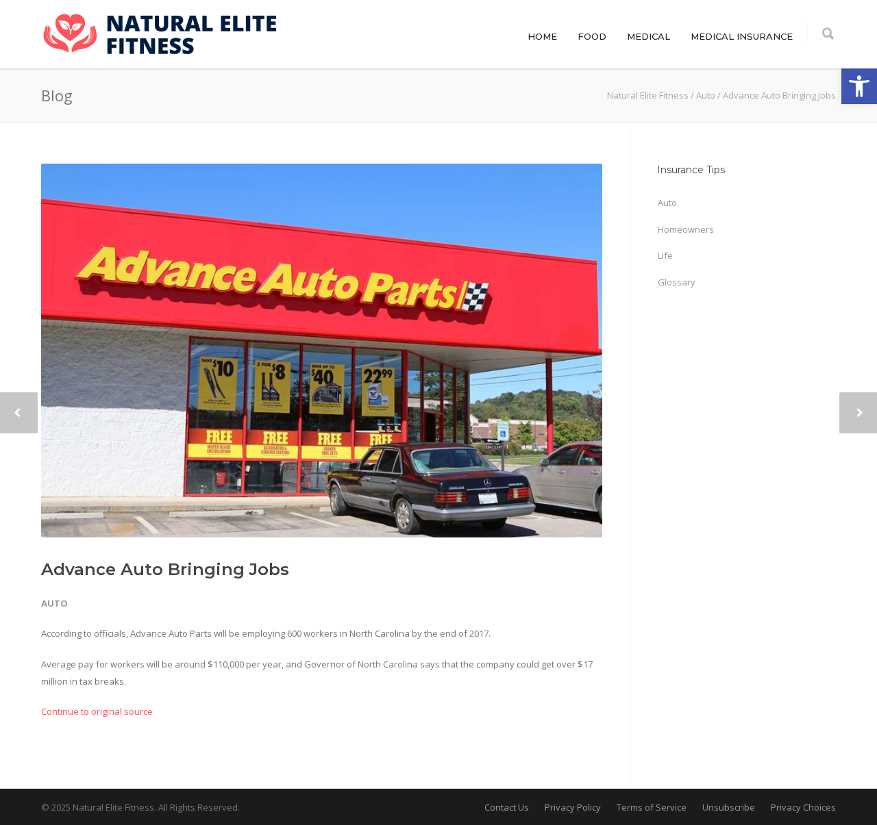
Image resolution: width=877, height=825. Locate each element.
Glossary (676, 282)
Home (542, 36)
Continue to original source (97, 711)
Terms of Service (652, 807)
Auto (54, 603)
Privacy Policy (573, 807)
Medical (648, 36)
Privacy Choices (803, 807)
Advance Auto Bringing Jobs (165, 569)
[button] (859, 86)
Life (665, 255)
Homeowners (686, 229)
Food (592, 36)
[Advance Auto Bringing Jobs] (321, 350)
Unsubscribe (728, 807)
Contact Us (506, 807)
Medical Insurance (742, 36)
